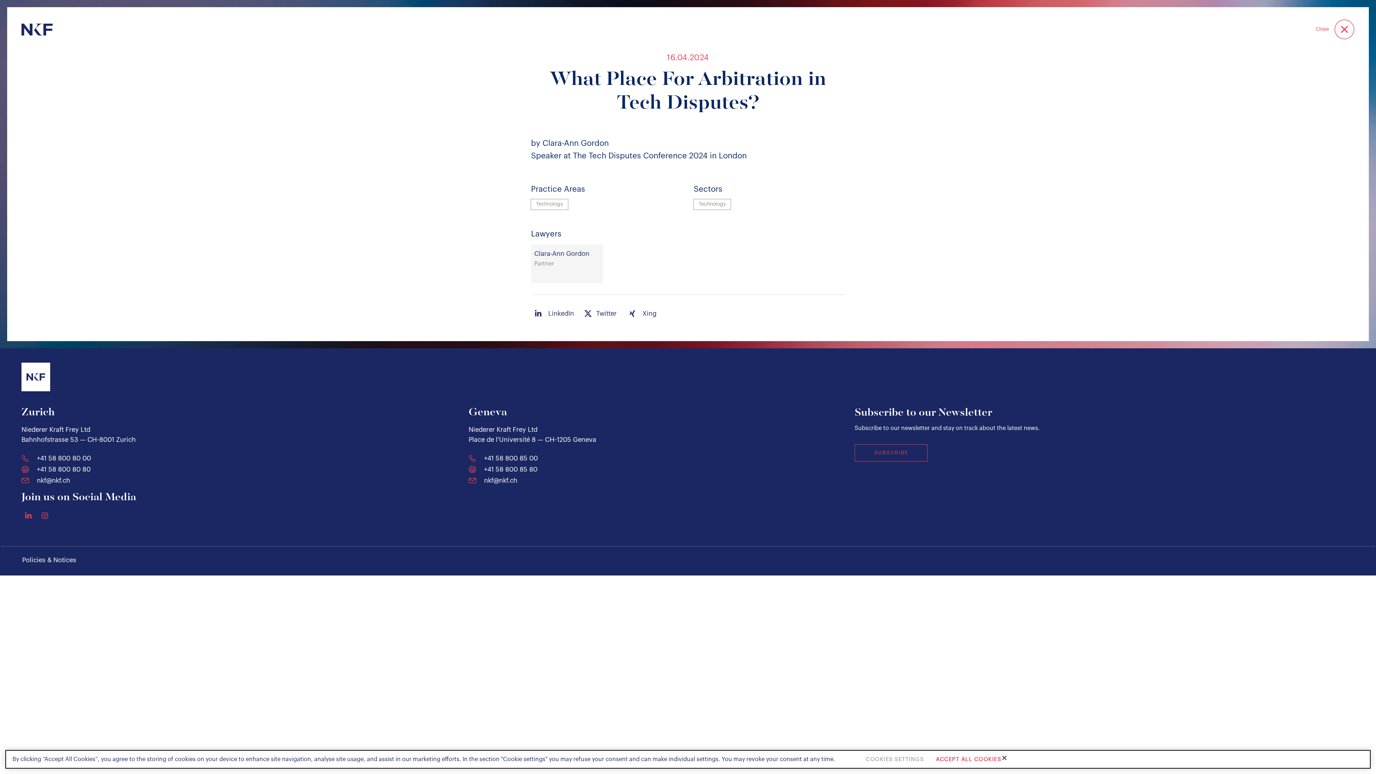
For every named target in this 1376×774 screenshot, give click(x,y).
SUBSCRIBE (891, 452)
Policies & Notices (49, 560)
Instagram (45, 515)
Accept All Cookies (968, 759)
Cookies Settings (895, 759)
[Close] (1004, 758)
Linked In (28, 515)
